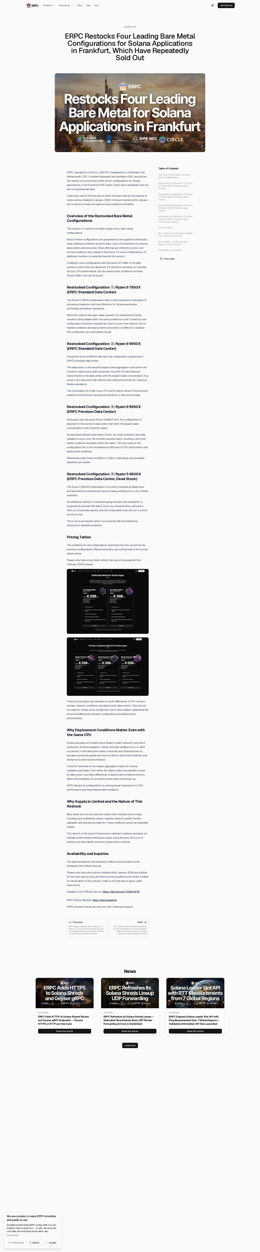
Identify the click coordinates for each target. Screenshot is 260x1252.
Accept (52, 1242)
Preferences (18, 1242)
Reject (35, 1242)
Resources (64, 5)
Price (79, 5)
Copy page (169, 258)
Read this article (64, 1031)
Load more (130, 1045)
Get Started (226, 5)
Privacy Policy (13, 1235)
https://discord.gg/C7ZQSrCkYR (121, 891)
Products (47, 5)
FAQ (88, 5)
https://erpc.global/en (105, 900)
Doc (97, 5)
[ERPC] (32, 5)
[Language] (212, 5)
